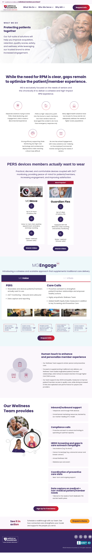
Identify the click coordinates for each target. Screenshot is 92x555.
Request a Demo (80, 521)
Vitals (70, 278)
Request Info (81, 7)
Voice (25, 278)
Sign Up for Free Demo (46, 508)
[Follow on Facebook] (76, 537)
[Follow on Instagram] (85, 537)
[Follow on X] (80, 537)
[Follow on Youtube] (90, 537)
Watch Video (31, 248)
